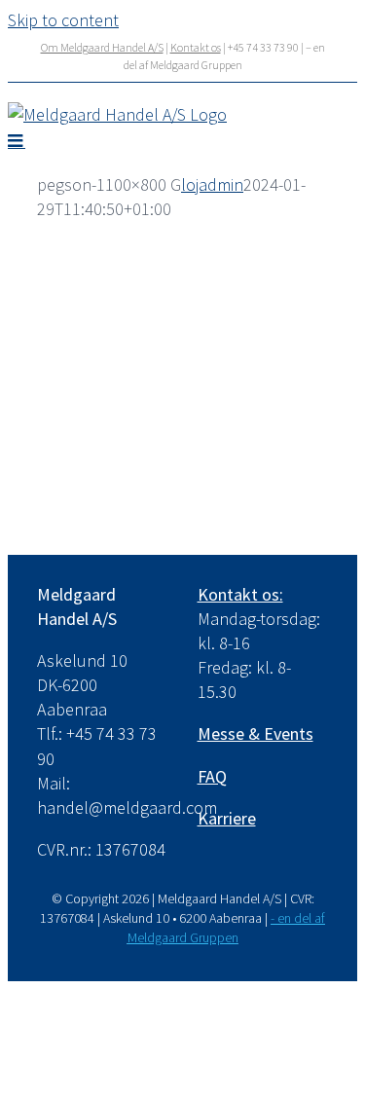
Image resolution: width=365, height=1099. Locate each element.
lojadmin (212, 184)
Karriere (227, 818)
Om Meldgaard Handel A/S (102, 47)
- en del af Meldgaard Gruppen (227, 927)
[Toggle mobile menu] (16, 140)
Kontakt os (195, 47)
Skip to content (63, 20)
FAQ (212, 776)
